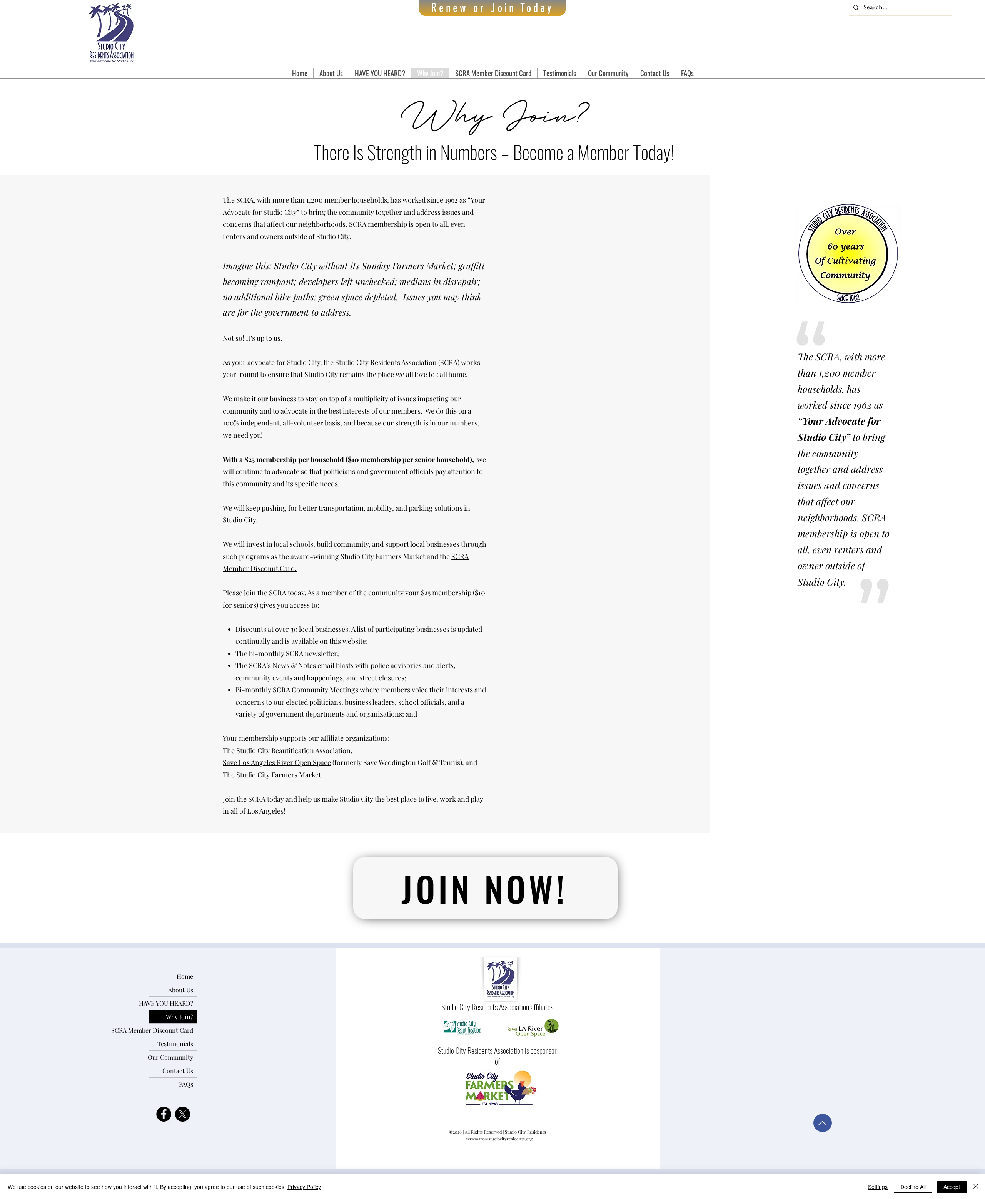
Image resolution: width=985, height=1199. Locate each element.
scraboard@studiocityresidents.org (499, 1139)
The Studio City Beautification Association (287, 750)
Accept (951, 1187)
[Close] (975, 1187)
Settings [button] (878, 1187)
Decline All (913, 1187)
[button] (331, 73)
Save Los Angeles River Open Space (277, 762)
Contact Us (177, 1071)
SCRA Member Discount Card (171, 1030)
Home (185, 976)
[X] (182, 1114)
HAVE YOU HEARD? (171, 1003)
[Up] (822, 1123)
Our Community (171, 1057)
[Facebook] (163, 1114)
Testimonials (175, 1044)
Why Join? (179, 1017)
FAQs (186, 1084)
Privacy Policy (304, 1187)
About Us (180, 990)
